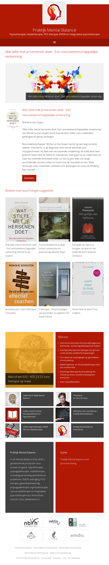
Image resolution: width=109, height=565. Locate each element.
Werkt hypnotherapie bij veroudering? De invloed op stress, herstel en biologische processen (77, 374)
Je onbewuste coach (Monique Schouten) (20, 311)
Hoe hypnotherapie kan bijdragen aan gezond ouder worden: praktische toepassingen (79, 351)
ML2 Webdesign (74, 558)
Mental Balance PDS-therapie (70, 548)
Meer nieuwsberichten (70, 382)
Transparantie (46, 558)
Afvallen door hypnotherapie (60, 553)
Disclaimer (57, 558)
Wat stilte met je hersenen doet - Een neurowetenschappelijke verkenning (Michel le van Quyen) (21, 250)
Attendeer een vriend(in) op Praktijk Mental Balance (85, 412)
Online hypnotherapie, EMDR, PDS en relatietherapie (35, 428)
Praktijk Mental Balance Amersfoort (83, 428)
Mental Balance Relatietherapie (46, 548)
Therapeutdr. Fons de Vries (80, 396)
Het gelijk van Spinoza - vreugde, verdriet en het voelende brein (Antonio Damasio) (84, 250)
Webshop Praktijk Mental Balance (33, 396)
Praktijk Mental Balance (23, 548)
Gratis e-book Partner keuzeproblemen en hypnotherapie (32, 414)
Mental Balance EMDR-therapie (37, 553)
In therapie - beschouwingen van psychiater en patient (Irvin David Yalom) (54, 313)
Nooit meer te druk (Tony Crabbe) (85, 311)
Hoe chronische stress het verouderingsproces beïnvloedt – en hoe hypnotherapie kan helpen (80, 344)
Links (64, 558)
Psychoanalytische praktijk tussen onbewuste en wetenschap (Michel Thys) (52, 248)
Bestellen (29, 178)
